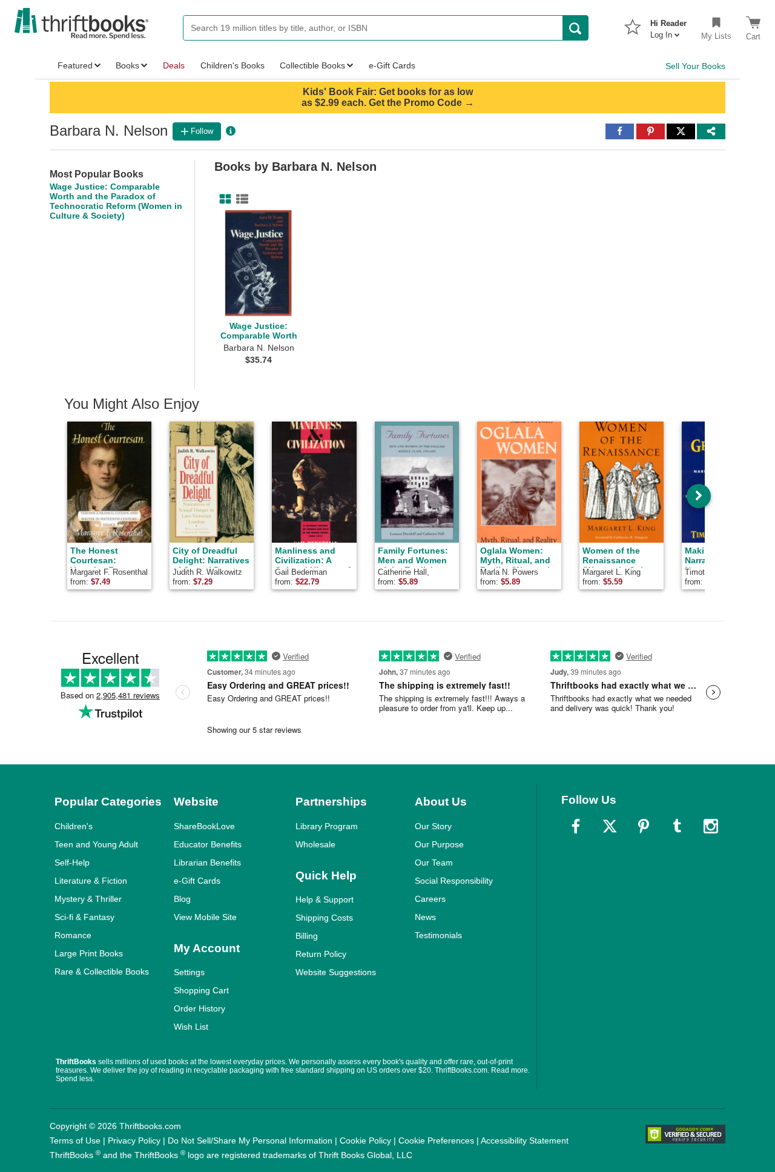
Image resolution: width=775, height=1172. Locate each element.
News (425, 917)
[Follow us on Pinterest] (643, 826)
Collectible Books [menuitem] (312, 65)
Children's (73, 826)
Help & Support (324, 899)
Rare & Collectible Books (101, 971)
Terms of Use (75, 1140)
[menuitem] (668, 25)
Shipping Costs (324, 917)
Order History (199, 1008)
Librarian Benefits (207, 862)
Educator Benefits (208, 844)
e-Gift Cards (197, 881)
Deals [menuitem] (174, 65)
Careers (430, 899)
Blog (182, 899)
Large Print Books (88, 953)
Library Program (326, 826)
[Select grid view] (222, 199)
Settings (189, 972)
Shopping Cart (201, 990)
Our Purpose (439, 844)
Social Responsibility (454, 881)
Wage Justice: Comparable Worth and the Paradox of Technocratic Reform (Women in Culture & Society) (116, 201)
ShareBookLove (204, 826)
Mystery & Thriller (88, 899)
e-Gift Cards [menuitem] (392, 65)
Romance (72, 935)
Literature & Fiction (90, 881)
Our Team (434, 862)
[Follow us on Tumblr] (676, 826)
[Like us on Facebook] (575, 826)
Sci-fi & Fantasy (84, 917)
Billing (306, 936)
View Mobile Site (205, 917)
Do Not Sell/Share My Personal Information (250, 1140)
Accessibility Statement (525, 1140)
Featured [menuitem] (75, 65)
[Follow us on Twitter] (609, 826)
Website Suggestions (335, 972)
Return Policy (320, 954)
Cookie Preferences (436, 1140)
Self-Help (72, 862)
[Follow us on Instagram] (710, 826)
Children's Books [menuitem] (232, 65)
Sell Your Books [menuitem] (695, 66)
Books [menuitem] (127, 65)
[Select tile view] (239, 199)
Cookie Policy (365, 1140)
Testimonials (438, 935)
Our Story (433, 826)
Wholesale (315, 844)
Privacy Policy (134, 1140)
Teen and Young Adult (96, 844)
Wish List (191, 1026)
